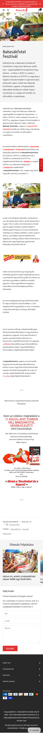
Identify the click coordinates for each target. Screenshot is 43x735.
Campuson (8, 167)
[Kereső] (8, 10)
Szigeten (27, 161)
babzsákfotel (8, 46)
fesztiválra (7, 152)
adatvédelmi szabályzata (20, 604)
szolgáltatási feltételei (11, 606)
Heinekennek (9, 149)
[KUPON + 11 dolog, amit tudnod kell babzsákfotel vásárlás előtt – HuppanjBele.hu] (21, 448)
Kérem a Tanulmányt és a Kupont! (22, 482)
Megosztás (7, 533)
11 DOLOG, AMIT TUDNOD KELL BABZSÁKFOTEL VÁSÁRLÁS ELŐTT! (21, 422)
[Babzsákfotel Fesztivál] (21, 185)
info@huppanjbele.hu (27, 728)
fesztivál (25, 529)
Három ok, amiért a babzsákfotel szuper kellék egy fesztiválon (19, 577)
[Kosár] (39, 10)
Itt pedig (6, 376)
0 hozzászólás (14, 524)
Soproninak (34, 146)
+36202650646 (12, 728)
